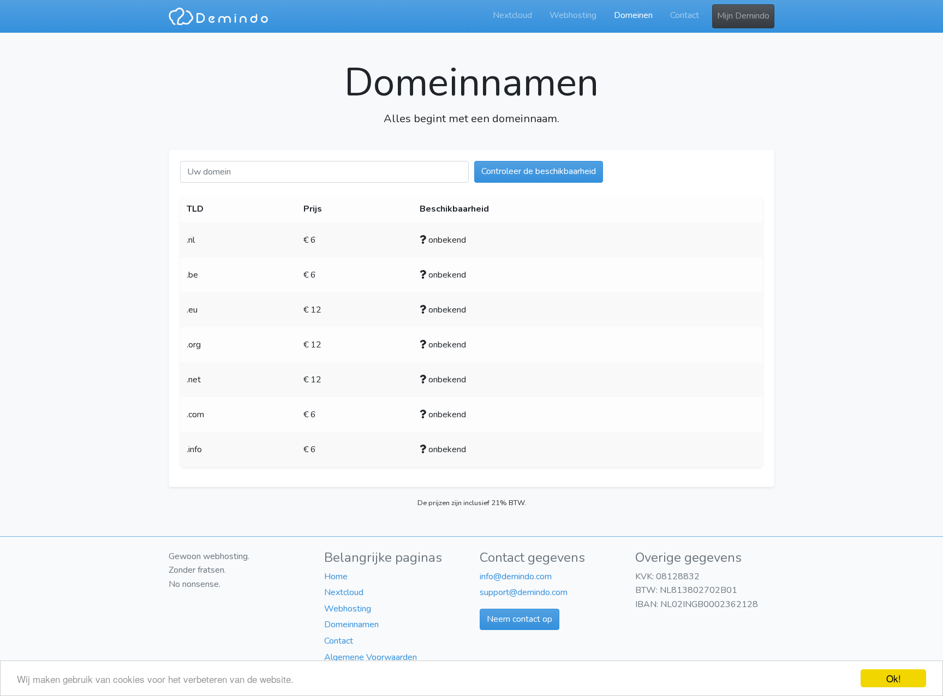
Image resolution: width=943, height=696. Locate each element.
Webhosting (573, 15)
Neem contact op (519, 619)
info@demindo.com (516, 577)
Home (336, 577)
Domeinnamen (351, 625)
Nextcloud (512, 15)
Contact (684, 15)
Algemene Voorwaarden (370, 657)
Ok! (893, 678)
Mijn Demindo (743, 16)
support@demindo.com (524, 592)
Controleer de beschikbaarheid (538, 171)
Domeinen (633, 15)
